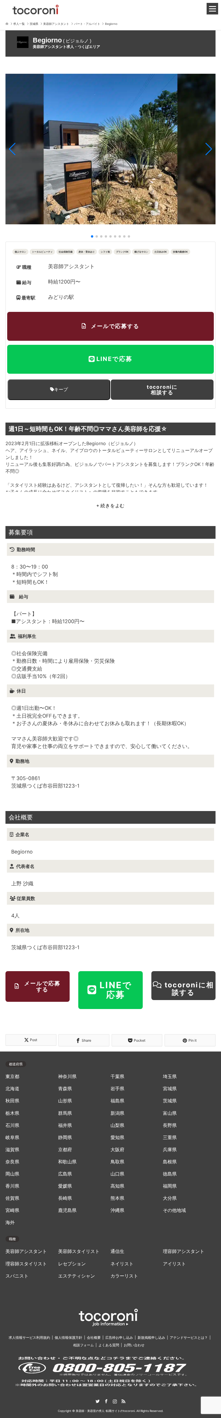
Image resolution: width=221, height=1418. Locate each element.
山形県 (65, 1101)
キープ (61, 389)
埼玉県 (170, 1076)
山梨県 (117, 1125)
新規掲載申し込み (151, 1337)
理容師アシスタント (183, 1251)
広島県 (65, 1174)
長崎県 (65, 1198)
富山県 (170, 1113)
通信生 (117, 1251)
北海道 (12, 1088)
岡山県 (12, 1174)
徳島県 (170, 1174)
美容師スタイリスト (79, 1251)
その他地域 (174, 1210)
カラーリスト (124, 1276)
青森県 (65, 1088)
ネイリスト (122, 1264)
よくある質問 (108, 1345)
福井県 (65, 1125)
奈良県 (12, 1162)
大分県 (170, 1198)
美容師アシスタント (26, 1251)
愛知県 (117, 1137)
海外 (10, 1222)
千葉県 (117, 1076)
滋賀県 (12, 1149)
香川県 (12, 1186)
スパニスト (16, 1276)
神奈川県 (67, 1076)
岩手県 (117, 1088)
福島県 (117, 1101)
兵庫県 (170, 1149)
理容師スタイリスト (26, 1264)
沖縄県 (117, 1210)
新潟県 (117, 1113)
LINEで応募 (114, 358)
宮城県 (170, 1088)
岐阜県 (12, 1137)
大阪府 (117, 1149)
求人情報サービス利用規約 (29, 1337)
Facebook (106, 1401)
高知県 (117, 1186)
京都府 (65, 1149)
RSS (123, 1401)
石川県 (12, 1125)
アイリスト (174, 1264)
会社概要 (94, 1337)
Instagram (115, 1401)
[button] (12, 149)
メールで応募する (115, 326)
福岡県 (170, 1186)
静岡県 (65, 1137)
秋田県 (12, 1101)
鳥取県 (117, 1162)
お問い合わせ (134, 1345)
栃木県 (12, 1113)
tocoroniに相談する (162, 389)
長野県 (170, 1125)
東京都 (12, 1076)
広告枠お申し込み (119, 1337)
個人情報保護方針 (68, 1337)
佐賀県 (12, 1198)
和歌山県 (67, 1162)
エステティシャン (76, 1276)
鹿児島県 (67, 1210)
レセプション (72, 1264)
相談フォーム (83, 1345)
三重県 (170, 1137)
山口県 (117, 1174)
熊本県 (117, 1198)
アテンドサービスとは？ (189, 1337)
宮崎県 (12, 1210)
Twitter (98, 1401)
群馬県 (65, 1113)
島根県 (170, 1162)
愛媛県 (65, 1186)
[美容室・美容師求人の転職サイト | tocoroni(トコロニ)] (35, 8)
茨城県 (170, 1101)
